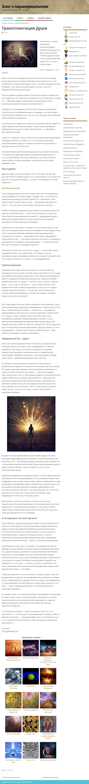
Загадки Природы (75, 66)
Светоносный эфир (13, 734)
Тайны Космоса (74, 99)
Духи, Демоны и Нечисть (78, 56)
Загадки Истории (75, 62)
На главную (8, 18)
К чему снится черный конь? (73, 141)
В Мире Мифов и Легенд (78, 41)
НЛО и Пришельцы (75, 83)
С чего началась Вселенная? (48, 687)
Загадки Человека (75, 70)
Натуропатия (30, 734)
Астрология (73, 37)
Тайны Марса (68, 124)
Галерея (30, 18)
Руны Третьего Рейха (71, 158)
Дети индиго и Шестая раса (13, 761)
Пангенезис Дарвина (30, 710)
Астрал (5, 32)
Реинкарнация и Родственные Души (13, 659)
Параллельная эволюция (48, 711)
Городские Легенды (76, 47)
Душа (5, 770)
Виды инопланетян (70, 148)
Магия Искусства (75, 78)
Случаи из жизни (75, 95)
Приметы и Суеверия (76, 91)
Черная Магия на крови (71, 155)
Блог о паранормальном (25, 6)
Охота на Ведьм (69, 172)
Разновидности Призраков (73, 151)
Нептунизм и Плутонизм (13, 687)
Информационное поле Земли (74, 131)
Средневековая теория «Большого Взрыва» (48, 736)
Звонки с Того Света (70, 162)
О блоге (20, 18)
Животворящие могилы (50, 777)
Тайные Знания (74, 103)
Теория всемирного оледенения (13, 711)
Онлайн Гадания (44, 18)
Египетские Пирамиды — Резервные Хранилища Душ (48, 661)
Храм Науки (73, 107)
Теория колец (30, 686)
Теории (10, 770)
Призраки (72, 87)
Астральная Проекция (30, 658)
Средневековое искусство (72, 128)
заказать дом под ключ (11, 188)
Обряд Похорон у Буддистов (73, 144)
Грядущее (72, 51)
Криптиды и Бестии (76, 74)
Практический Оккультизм (11, 777)
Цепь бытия (31, 760)
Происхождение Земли (48, 760)
